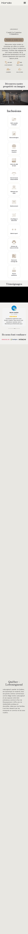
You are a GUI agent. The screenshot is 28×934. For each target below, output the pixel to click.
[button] (24, 3)
